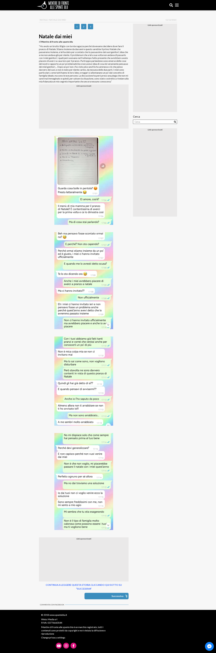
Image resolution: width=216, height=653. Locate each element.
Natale (44, 20)
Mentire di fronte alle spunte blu (57, 41)
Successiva (117, 596)
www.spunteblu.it (58, 614)
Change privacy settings (53, 637)
